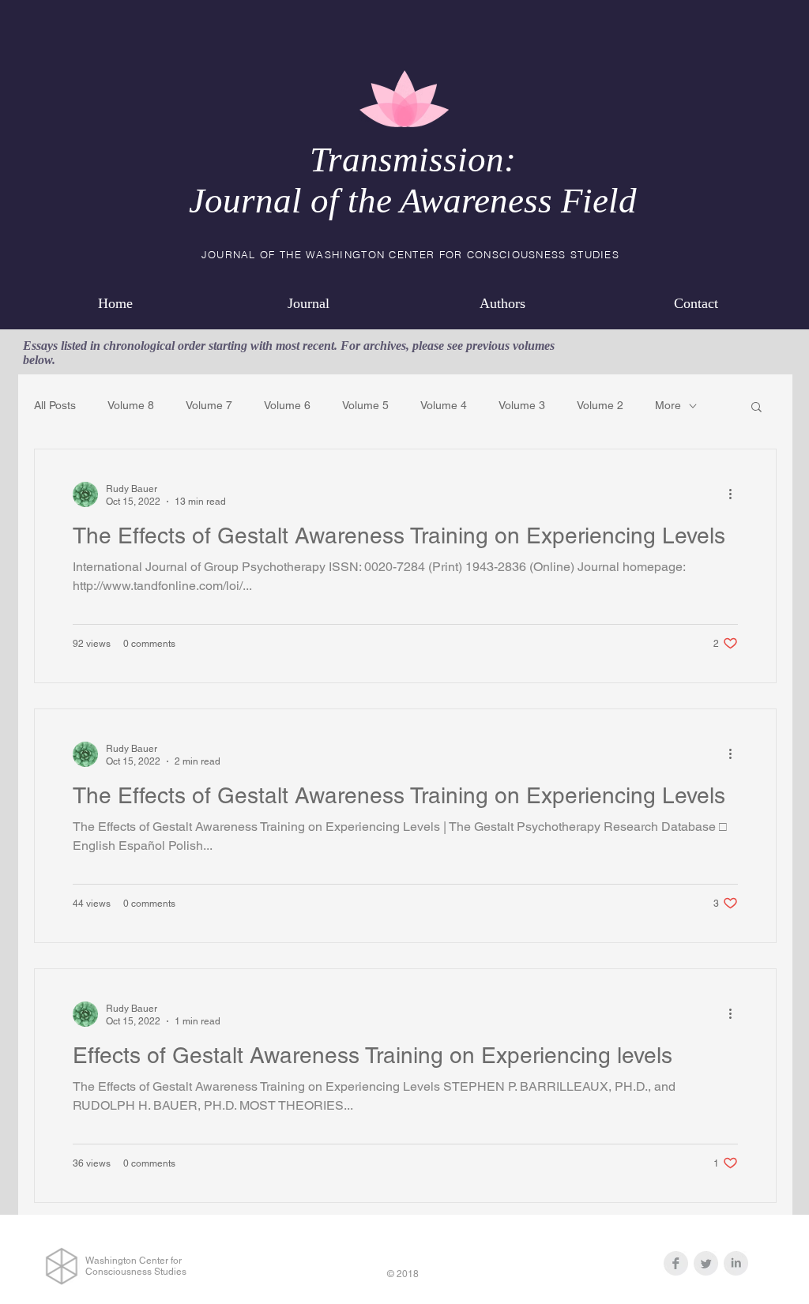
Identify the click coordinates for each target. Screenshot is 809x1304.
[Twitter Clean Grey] (706, 1263)
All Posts (55, 405)
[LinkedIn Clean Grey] (736, 1263)
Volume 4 (443, 405)
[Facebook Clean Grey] (676, 1263)
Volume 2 (600, 405)
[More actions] (735, 494)
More (668, 405)
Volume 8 (130, 405)
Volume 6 (287, 405)
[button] (756, 408)
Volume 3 (522, 405)
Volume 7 (209, 405)
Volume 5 (365, 405)
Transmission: (413, 159)
